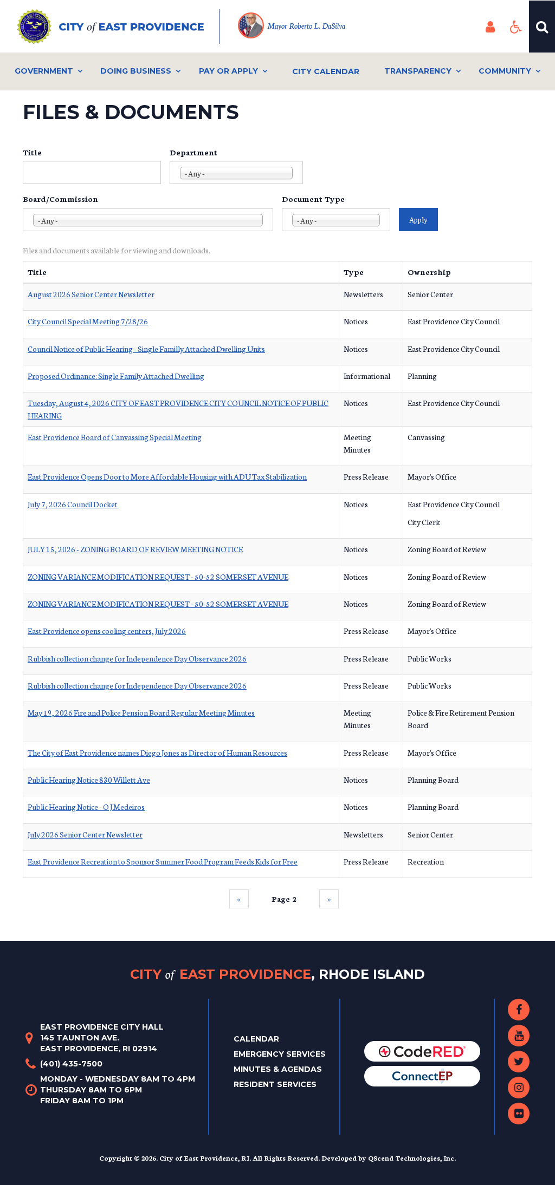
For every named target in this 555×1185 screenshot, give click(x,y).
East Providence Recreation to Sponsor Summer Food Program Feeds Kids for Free (163, 861)
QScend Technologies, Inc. (412, 1157)
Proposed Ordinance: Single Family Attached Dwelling (116, 375)
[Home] (118, 26)
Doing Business (135, 71)
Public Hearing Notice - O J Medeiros (86, 806)
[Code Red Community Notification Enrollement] (422, 1051)
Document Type (313, 198)
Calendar (256, 1039)
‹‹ (239, 898)
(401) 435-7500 (71, 1064)
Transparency (417, 71)
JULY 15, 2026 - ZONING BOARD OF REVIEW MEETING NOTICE (135, 549)
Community (505, 71)
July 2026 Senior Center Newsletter (85, 834)
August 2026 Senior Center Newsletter (91, 294)
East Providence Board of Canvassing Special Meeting (115, 436)
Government (44, 71)
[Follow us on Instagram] (519, 1087)
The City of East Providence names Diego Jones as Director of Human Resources (157, 752)
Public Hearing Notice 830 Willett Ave (89, 779)
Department (193, 152)
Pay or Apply (228, 71)
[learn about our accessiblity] (516, 27)
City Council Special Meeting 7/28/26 (88, 321)
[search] (542, 27)
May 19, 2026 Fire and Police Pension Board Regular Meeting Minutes (141, 712)
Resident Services (275, 1084)
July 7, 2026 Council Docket (73, 504)
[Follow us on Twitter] (519, 1061)
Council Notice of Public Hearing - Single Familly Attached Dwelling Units (146, 348)
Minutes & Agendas (278, 1069)
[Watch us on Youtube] (519, 1035)
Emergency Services (280, 1054)
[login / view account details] (490, 27)
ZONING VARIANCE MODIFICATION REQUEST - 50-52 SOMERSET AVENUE (158, 576)
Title (32, 152)
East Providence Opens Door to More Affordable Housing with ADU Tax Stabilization (167, 476)
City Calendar (325, 71)
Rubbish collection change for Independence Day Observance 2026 (137, 658)
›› (329, 898)
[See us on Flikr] (519, 1113)
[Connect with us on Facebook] (519, 1009)
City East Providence (277, 973)
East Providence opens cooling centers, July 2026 (107, 630)
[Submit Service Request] (422, 1076)
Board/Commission (60, 198)
